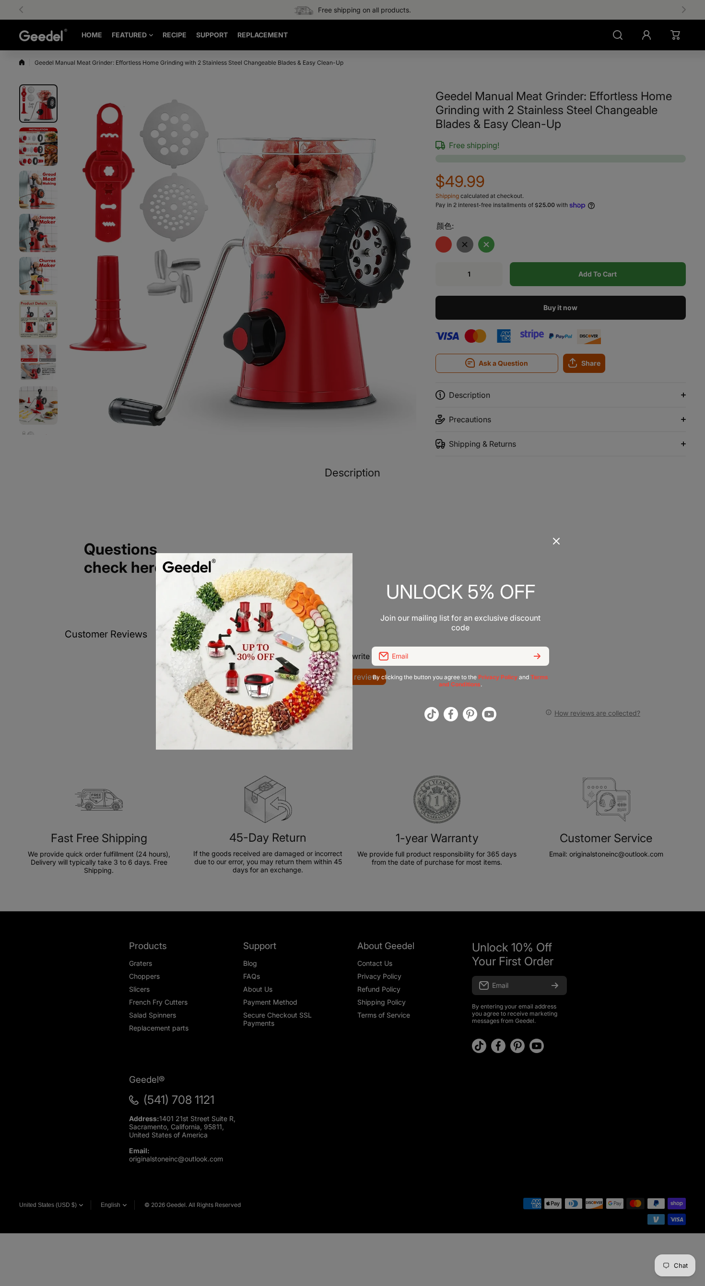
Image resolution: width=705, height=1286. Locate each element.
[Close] (556, 544)
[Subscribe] (537, 656)
